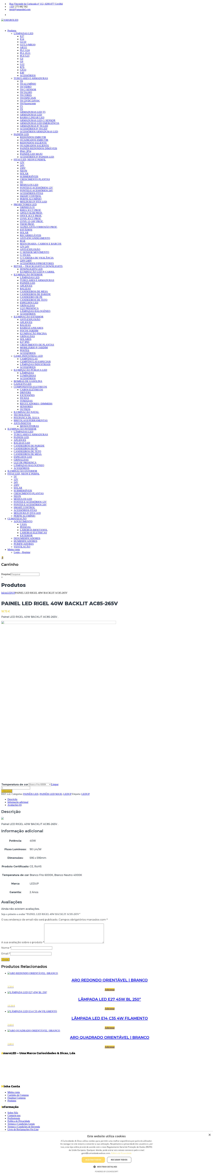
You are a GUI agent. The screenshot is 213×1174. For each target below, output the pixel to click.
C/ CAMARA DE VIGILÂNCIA (37, 257)
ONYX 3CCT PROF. (31, 215)
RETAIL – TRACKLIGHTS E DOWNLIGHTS (38, 266)
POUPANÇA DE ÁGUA (26, 417)
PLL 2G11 (25, 53)
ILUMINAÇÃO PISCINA (33, 333)
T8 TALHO (26, 92)
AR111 (23, 47)
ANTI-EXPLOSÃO (30, 249)
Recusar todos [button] (119, 1159)
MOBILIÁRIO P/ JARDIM (34, 347)
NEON (23, 171)
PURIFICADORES (24, 544)
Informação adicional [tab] (17, 802)
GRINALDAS (27, 305)
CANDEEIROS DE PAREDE (35, 294)
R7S (22, 67)
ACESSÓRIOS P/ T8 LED (33, 128)
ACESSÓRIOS (28, 75)
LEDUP (11, 593)
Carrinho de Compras (18, 1095)
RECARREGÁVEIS (30, 235)
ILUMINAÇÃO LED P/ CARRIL (37, 272)
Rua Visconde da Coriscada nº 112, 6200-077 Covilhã (36, 3)
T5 (21, 106)
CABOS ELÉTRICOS (31, 389)
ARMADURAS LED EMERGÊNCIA (39, 123)
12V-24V (24, 246)
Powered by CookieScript (106, 1171)
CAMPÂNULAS (29, 358)
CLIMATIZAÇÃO (17, 518)
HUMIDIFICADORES (25, 541)
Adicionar (6, 791)
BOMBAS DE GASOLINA (28, 381)
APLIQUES (26, 286)
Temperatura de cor (14, 784)
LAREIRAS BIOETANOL (34, 530)
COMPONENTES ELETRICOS (30, 387)
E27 (22, 36)
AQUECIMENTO (23, 521)
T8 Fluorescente (28, 103)
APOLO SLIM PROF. (31, 213)
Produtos (11, 30)
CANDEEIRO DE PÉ (31, 297)
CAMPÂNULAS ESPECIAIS (35, 361)
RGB (22, 241)
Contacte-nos (13, 1115)
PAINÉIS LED (21, 134)
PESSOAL (25, 527)
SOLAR (24, 173)
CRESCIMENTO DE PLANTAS (37, 344)
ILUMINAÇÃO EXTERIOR (28, 316)
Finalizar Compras (16, 1098)
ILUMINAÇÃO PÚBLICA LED (30, 370)
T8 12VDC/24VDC (30, 100)
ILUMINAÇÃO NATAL (26, 412)
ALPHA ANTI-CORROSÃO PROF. (38, 227)
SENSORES (26, 406)
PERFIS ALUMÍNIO (30, 199)
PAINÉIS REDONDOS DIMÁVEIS (38, 148)
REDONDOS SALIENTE (33, 142)
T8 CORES (26, 95)
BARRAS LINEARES (31, 328)
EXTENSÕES (27, 395)
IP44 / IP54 (25, 151)
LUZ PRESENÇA (29, 308)
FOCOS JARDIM (29, 330)
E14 (22, 39)
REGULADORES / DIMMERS (36, 403)
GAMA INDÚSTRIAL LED (28, 356)
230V (23, 168)
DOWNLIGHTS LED (31, 269)
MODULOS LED (29, 185)
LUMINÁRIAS (28, 375)
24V (22, 165)
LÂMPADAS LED (23, 33)
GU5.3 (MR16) (27, 44)
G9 (21, 61)
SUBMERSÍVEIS (29, 176)
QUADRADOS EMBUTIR (34, 140)
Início (4, 593)
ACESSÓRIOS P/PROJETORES (37, 263)
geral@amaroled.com (19, 9)
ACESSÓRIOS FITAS (31, 193)
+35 (11, 6)
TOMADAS (26, 401)
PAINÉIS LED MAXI (31, 154)
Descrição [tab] (12, 799)
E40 (22, 72)
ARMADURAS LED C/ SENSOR (37, 120)
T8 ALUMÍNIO (28, 84)
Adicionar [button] (110, 989)
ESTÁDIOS (26, 229)
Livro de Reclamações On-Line (23, 1129)
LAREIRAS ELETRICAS (33, 532)
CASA (23, 524)
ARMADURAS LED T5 (32, 112)
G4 (21, 58)
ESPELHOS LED (29, 302)
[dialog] (106, 1153)
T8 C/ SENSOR (28, 89)
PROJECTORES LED (25, 204)
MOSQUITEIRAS (29, 426)
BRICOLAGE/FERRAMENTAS (31, 420)
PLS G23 (24, 56)
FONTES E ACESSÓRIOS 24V (36, 190)
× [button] (209, 1135)
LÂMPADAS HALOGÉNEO (35, 311)
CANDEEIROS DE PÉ (26, 448)
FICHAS (24, 398)
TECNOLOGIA (22, 415)
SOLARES (25, 339)
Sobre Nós (12, 1112)
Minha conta (13, 549)
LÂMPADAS (27, 372)
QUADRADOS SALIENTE (34, 145)
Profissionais (13, 1118)
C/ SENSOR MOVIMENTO (34, 252)
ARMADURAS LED (31, 114)
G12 (22, 64)
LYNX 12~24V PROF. (31, 221)
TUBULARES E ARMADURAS (31, 78)
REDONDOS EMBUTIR (33, 137)
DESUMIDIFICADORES (27, 538)
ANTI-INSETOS (22, 423)
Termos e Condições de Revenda (23, 1126)
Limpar (54, 784)
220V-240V (26, 260)
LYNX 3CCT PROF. (30, 218)
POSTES (24, 350)
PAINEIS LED (21, 437)
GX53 (23, 70)
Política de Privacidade (18, 1121)
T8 (21, 81)
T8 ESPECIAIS (28, 98)
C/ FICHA (25, 255)
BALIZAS (25, 288)
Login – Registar (22, 552)
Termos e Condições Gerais (21, 1124)
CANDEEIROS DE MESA (34, 291)
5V (21, 182)
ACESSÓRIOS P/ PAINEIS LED (37, 157)
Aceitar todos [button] (93, 1159)
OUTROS (25, 409)
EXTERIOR (26, 535)
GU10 (23, 42)
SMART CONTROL (30, 196)
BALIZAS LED (22, 443)
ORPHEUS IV (27, 207)
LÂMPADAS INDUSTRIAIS (35, 364)
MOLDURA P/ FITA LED (33, 201)
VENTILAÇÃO (22, 546)
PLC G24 (25, 50)
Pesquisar (6, 574)
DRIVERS (25, 392)
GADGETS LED (22, 384)
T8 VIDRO (25, 86)
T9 (21, 109)
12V (22, 162)
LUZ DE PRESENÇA (25, 462)
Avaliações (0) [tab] (14, 805)
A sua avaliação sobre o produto (22, 942)
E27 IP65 (24, 342)
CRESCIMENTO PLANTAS (35, 179)
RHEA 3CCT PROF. (30, 210)
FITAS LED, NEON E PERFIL (30, 159)
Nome (6, 947)
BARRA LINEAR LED (32, 117)
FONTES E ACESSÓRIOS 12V (36, 187)
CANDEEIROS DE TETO (33, 300)
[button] (106, 1166)
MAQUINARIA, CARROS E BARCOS (40, 243)
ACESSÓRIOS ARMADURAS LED (39, 131)
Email (5, 953)
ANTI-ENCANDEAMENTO (35, 238)
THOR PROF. (27, 224)
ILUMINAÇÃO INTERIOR (28, 274)
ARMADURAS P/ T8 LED (34, 126)
